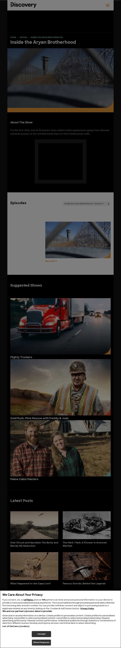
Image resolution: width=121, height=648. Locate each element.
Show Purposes (41, 642)
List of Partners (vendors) (15, 626)
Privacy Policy (87, 609)
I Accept (41, 634)
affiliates (28, 600)
